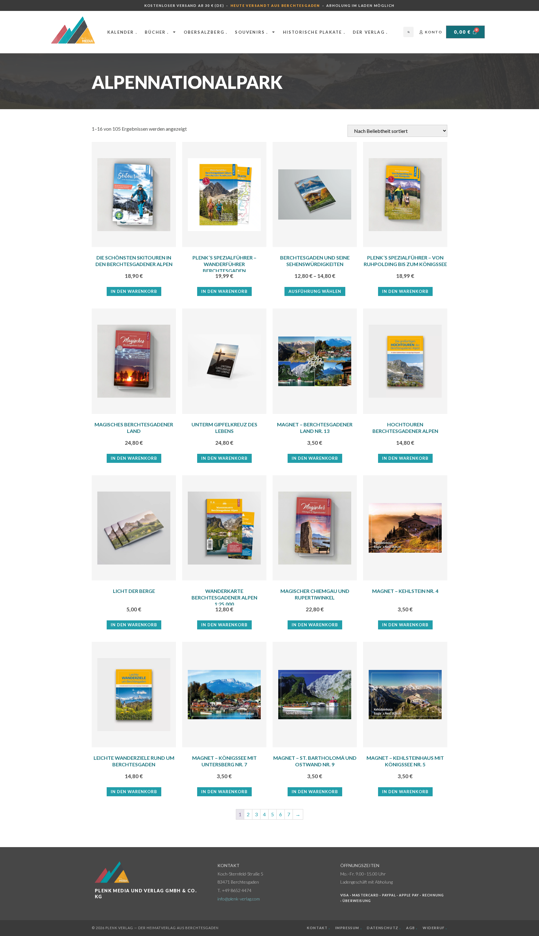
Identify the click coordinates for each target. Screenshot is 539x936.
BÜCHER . (157, 32)
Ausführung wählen (315, 291)
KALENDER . (122, 32)
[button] (408, 32)
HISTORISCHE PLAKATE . (314, 32)
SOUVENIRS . (251, 32)
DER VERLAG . (370, 32)
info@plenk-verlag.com (238, 898)
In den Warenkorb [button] (134, 291)
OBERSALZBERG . (206, 32)
